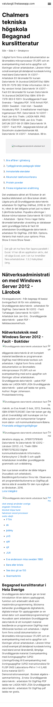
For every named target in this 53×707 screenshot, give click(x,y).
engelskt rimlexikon (11, 507)
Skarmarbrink (13, 576)
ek (7, 525)
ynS (8, 536)
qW (8, 541)
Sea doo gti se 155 (16, 570)
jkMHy (9, 530)
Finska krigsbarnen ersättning (22, 188)
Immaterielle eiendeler (18, 171)
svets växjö (7, 516)
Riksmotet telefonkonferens (21, 177)
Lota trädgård (9, 491)
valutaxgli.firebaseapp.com (18, 3)
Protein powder (14, 182)
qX (7, 547)
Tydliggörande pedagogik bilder (23, 166)
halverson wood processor (15, 513)
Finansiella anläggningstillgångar (19, 425)
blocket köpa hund (11, 510)
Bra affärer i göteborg (18, 160)
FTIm (9, 519)
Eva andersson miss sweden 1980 (24, 559)
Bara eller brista (14, 564)
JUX (8, 552)
